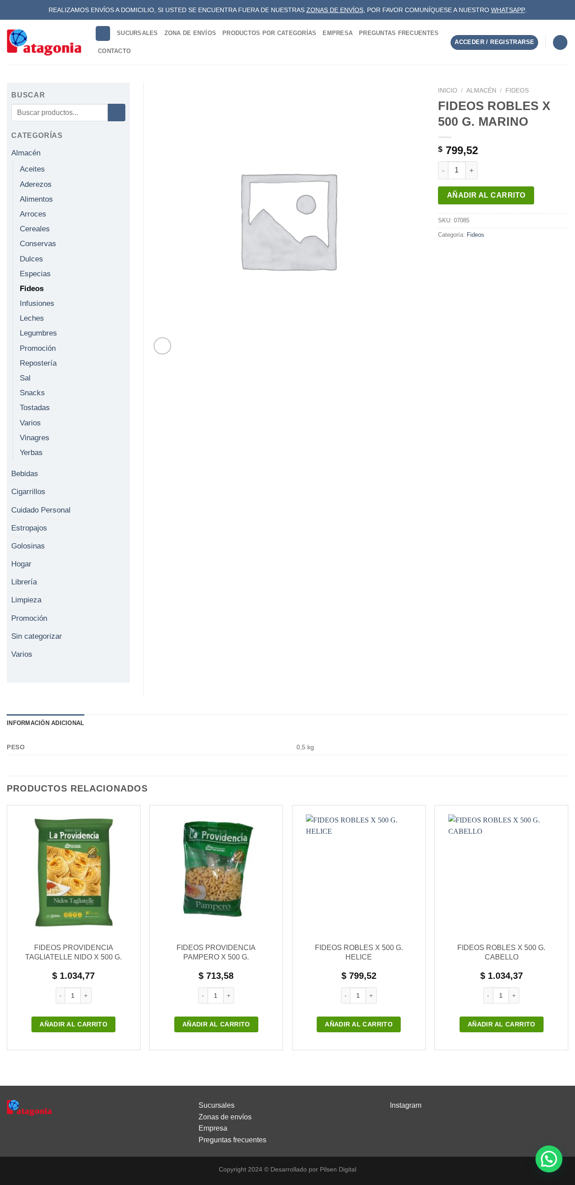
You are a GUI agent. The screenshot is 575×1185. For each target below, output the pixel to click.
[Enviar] (116, 112)
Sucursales (137, 33)
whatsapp (508, 9)
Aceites (32, 169)
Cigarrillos (28, 491)
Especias (35, 274)
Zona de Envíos (190, 33)
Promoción (38, 348)
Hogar (21, 564)
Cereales (35, 229)
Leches (32, 318)
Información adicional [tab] (45, 723)
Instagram (405, 1105)
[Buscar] (103, 33)
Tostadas (35, 407)
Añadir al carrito (486, 195)
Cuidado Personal (41, 510)
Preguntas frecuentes (232, 1140)
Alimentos (36, 199)
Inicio (447, 90)
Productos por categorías (269, 33)
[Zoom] (162, 346)
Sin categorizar (36, 636)
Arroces (33, 214)
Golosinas (28, 546)
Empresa (338, 33)
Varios (30, 423)
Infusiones (37, 303)
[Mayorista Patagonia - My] (29, 1107)
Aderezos (36, 184)
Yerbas (31, 452)
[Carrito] (560, 42)
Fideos (517, 90)
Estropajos (29, 528)
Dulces (31, 259)
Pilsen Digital (338, 1169)
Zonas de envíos (225, 1117)
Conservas (38, 243)
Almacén (481, 90)
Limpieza (26, 600)
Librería (24, 582)
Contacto (114, 51)
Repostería (38, 363)
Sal (25, 378)
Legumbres (38, 333)
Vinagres (34, 437)
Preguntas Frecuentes (398, 33)
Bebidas (24, 473)
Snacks (32, 393)
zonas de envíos (334, 9)
